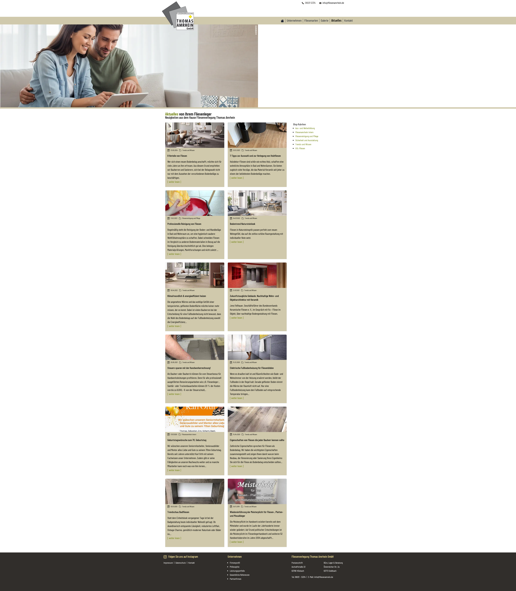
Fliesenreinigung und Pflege (306, 136)
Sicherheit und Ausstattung (306, 140)
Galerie (324, 20)
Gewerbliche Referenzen (240, 574)
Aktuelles (336, 20)
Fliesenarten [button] (311, 20)
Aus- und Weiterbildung (305, 128)
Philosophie (234, 566)
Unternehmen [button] (294, 20)
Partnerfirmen (235, 578)
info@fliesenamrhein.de (333, 2)
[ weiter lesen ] (174, 181)
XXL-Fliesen (300, 148)
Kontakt (348, 20)
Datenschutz (180, 562)
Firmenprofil (235, 562)
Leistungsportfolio (237, 570)
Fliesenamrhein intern (304, 132)
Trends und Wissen (303, 144)
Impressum (168, 562)
